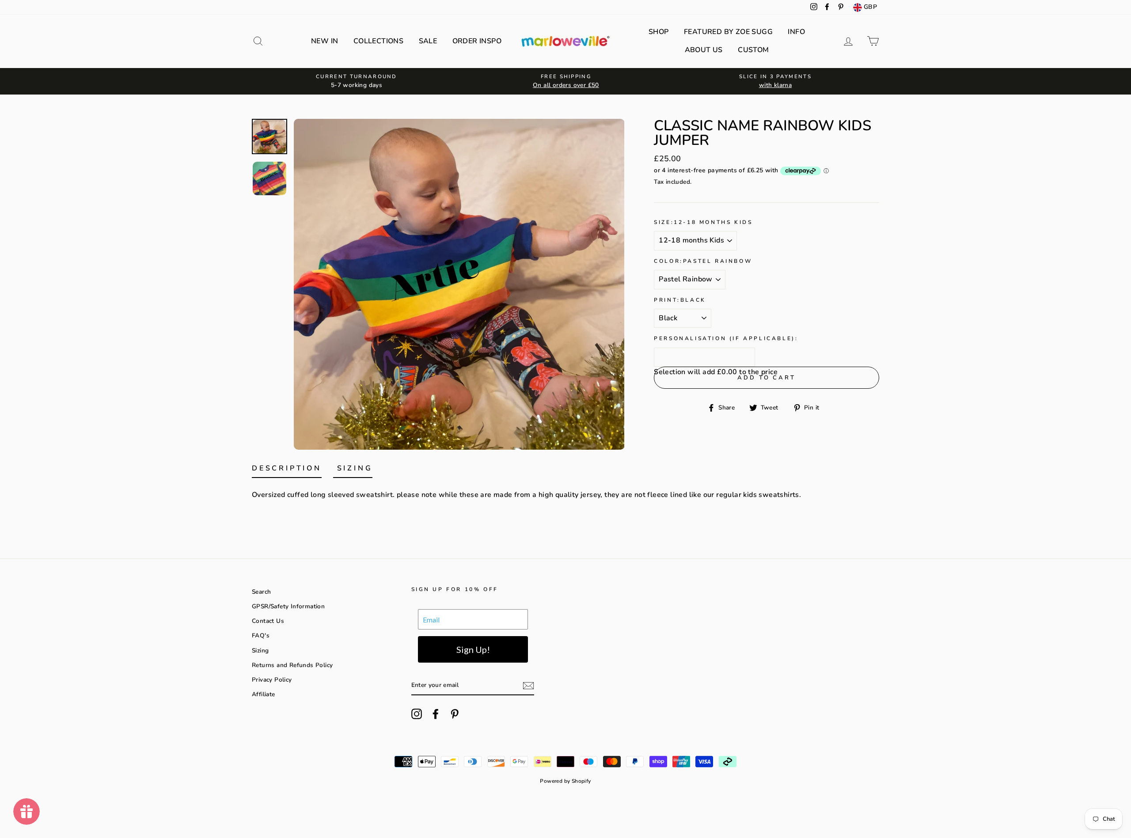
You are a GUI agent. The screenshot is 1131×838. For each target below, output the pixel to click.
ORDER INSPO (476, 41)
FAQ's (260, 635)
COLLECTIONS (378, 41)
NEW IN (324, 41)
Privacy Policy (272, 679)
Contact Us (268, 621)
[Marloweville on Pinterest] (454, 714)
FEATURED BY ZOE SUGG (728, 32)
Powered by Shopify (565, 781)
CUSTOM (753, 50)
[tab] (287, 470)
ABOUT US (704, 50)
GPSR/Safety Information (288, 606)
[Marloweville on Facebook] (435, 714)
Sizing (260, 650)
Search (261, 592)
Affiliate (263, 694)
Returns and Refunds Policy (292, 665)
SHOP (659, 32)
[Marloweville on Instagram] (416, 714)
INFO (796, 32)
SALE (428, 41)
